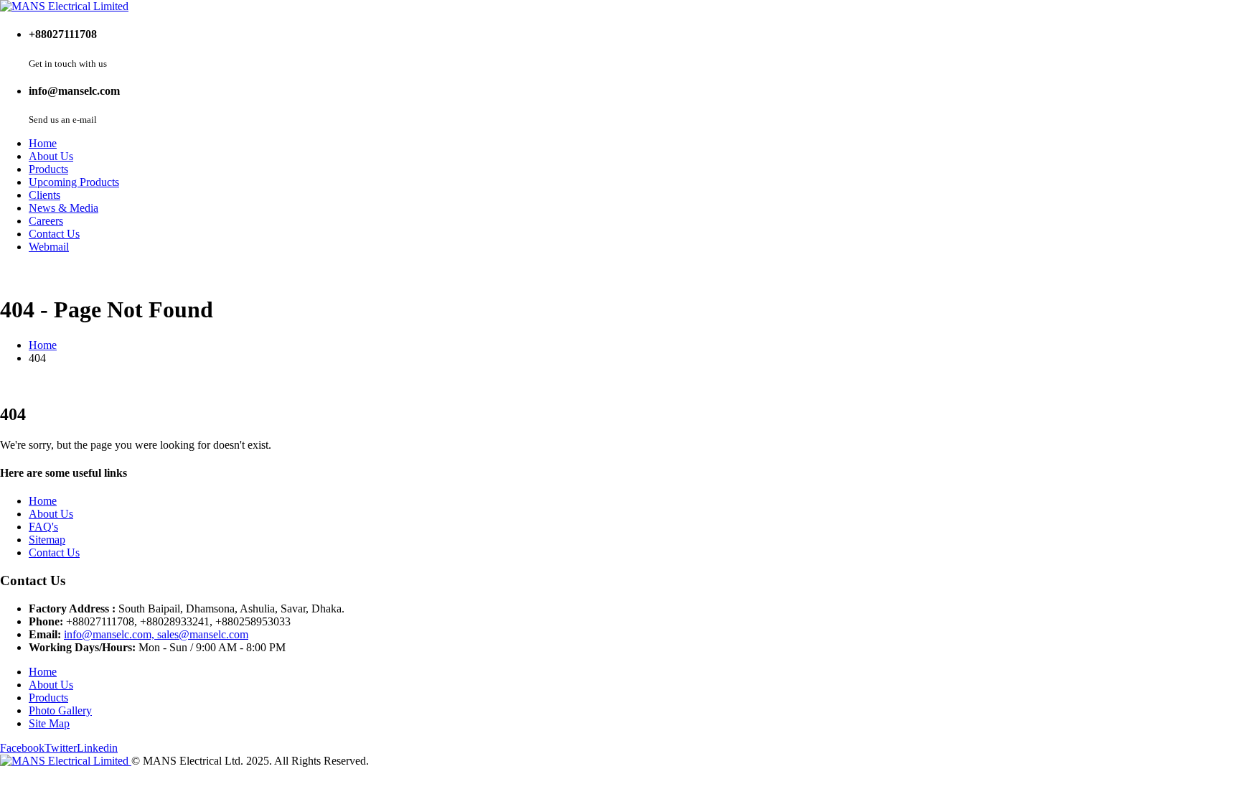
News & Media (63, 208)
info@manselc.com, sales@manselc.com (156, 634)
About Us (51, 156)
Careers (46, 221)
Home (43, 143)
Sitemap (47, 539)
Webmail (49, 247)
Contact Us (54, 234)
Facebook (22, 748)
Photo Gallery (60, 710)
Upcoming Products (74, 182)
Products (48, 169)
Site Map (49, 723)
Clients (44, 195)
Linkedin (97, 748)
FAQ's (43, 527)
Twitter (60, 748)
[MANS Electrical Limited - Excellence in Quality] (64, 6)
